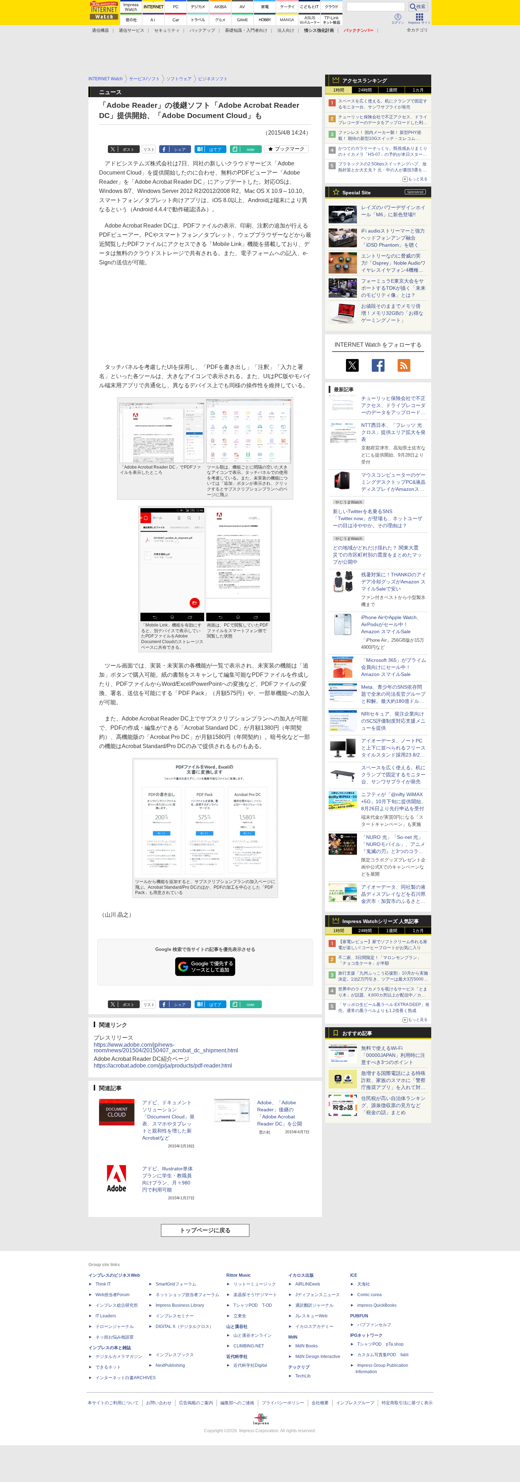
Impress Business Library (180, 1305)
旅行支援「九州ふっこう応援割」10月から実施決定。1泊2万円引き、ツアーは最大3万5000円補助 (383, 979)
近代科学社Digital (250, 1365)
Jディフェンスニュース (317, 1294)
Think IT (103, 1284)
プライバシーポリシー (283, 1402)
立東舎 (239, 1315)
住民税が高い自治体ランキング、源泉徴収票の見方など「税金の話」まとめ (393, 1105)
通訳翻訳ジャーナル (314, 1305)
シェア (180, 149)
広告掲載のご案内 (196, 1402)
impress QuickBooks (377, 1305)
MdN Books (306, 1345)
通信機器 (100, 30)
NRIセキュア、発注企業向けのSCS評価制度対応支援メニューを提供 (393, 721)
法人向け (285, 30)
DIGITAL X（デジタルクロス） (185, 1326)
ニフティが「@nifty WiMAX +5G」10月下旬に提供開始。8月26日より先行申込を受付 (393, 801)
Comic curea (369, 1294)
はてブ (215, 149)
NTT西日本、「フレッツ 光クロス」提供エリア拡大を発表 (393, 432)
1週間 (391, 90)
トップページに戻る (205, 1230)
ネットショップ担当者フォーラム (187, 1294)
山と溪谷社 (237, 1326)
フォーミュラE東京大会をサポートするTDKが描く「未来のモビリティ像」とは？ (393, 288)
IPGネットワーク (366, 1335)
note (250, 149)
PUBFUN (359, 1315)
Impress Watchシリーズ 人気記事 (380, 921)
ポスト (128, 149)
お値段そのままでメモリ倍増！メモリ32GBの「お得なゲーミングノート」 (392, 313)
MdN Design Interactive (317, 1356)
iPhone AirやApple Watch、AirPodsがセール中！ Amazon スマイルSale (391, 624)
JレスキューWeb (311, 1315)
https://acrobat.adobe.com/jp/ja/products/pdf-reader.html (163, 1066)
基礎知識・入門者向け (246, 30)
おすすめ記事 (357, 1033)
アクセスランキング (364, 80)
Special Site (356, 192)
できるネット (108, 1367)
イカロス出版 (301, 1275)
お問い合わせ (159, 1402)
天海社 (363, 1284)
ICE (353, 1275)
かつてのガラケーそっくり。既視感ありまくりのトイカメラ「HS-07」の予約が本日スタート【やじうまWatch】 (382, 154)
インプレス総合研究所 (117, 1305)
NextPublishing (170, 1365)
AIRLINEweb (307, 1284)
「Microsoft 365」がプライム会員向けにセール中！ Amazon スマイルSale (393, 667)
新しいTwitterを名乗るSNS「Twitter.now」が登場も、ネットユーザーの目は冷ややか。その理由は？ (377, 518)
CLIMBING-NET (248, 1345)
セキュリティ (167, 30)
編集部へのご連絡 (237, 1402)
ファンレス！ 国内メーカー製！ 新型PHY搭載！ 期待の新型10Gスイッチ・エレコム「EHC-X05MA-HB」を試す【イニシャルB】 (381, 138)
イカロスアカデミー (314, 1326)
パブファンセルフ (374, 1324)
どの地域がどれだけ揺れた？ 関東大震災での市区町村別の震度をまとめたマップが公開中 (377, 555)
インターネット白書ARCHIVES (126, 1377)
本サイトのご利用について (113, 1402)
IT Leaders (106, 1315)
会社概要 (320, 1402)
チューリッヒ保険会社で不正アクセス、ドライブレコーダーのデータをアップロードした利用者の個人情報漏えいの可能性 (382, 122)
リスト (149, 149)
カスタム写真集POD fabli (383, 1354)
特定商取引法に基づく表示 (407, 1402)
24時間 (365, 90)
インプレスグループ (355, 1402)
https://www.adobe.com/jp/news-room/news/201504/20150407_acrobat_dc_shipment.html (166, 1047)
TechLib (303, 1376)
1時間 (338, 90)
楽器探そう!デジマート (255, 1294)
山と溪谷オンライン (252, 1335)
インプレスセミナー (175, 1315)
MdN (292, 1337)
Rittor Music (238, 1275)
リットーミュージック (254, 1284)
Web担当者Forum (112, 1294)
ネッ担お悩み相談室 (115, 1337)
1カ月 (418, 90)
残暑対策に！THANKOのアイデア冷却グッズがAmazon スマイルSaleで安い (393, 582)
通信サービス (131, 30)
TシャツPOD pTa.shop (380, 1344)
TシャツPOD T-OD (252, 1305)
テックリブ (299, 1367)
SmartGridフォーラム (176, 1284)
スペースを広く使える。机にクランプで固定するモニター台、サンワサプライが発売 (393, 774)
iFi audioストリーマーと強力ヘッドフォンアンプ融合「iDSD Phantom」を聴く (393, 238)
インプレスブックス (175, 1354)
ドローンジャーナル (115, 1326)
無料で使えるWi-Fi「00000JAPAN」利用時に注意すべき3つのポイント (393, 1055)
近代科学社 (237, 1356)
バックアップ (202, 30)
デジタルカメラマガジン (119, 1356)
